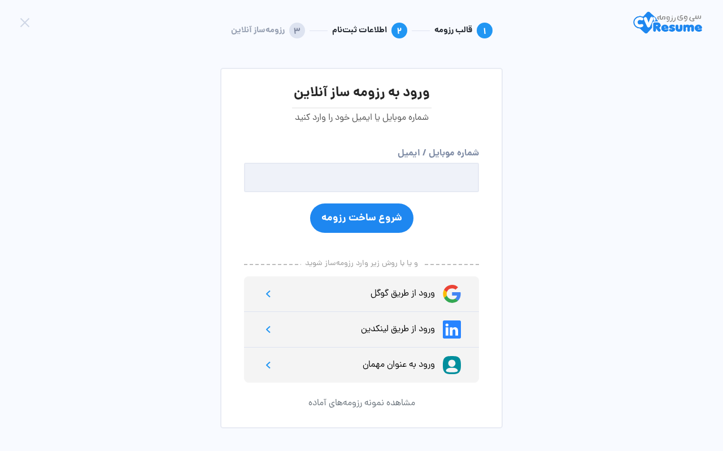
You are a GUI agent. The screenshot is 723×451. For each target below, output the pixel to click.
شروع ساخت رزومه (361, 218)
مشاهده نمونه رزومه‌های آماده (361, 403)
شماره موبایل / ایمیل (438, 153)
